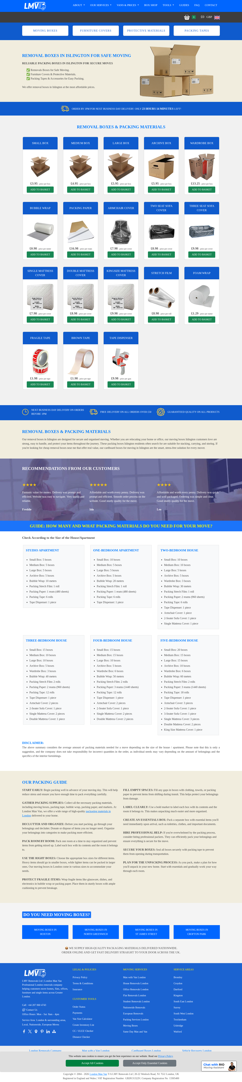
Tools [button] (167, 5)
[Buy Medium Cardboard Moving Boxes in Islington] (80, 166)
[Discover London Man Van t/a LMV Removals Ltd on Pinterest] (42, 1031)
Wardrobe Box (201, 143)
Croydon (178, 983)
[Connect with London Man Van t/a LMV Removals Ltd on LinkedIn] (48, 1031)
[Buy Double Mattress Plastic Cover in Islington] (80, 296)
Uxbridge (178, 1025)
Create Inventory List (83, 1025)
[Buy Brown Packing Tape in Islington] (80, 361)
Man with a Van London (95, 1050)
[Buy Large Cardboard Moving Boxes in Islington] (121, 166)
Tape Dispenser (121, 337)
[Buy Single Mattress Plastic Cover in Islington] (40, 296)
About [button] (78, 5)
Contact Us (29, 1010)
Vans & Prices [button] (127, 5)
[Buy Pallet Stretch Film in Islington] (161, 296)
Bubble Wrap (40, 208)
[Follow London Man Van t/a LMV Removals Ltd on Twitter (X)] (30, 1031)
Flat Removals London (134, 995)
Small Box (40, 143)
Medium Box (80, 143)
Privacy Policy (80, 977)
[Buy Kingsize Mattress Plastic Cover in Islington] (121, 296)
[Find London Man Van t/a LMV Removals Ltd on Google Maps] (36, 1031)
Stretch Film (161, 273)
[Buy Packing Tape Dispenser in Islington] (121, 361)
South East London (183, 1001)
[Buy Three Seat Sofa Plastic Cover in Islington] (201, 231)
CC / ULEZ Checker (83, 1031)
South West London (183, 1013)
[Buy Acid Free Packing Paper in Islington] (80, 231)
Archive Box (161, 143)
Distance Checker (81, 1037)
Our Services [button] (99, 5)
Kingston (178, 995)
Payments (77, 1013)
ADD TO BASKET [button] (40, 189)
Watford (178, 1031)
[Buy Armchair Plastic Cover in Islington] (121, 231)
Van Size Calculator (82, 1019)
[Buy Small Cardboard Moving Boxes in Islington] (40, 166)
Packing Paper (80, 208)
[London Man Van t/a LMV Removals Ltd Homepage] (35, 6)
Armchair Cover (121, 208)
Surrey (177, 1007)
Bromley (178, 977)
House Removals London (135, 983)
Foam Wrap (201, 273)
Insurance (77, 989)
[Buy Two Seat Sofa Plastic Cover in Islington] (161, 231)
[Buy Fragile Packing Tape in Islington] (40, 361)
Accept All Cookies (92, 1063)
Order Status (79, 1007)
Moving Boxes (130, 1025)
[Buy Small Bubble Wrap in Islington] (40, 231)
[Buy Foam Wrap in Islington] (201, 296)
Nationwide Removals (134, 1007)
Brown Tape (80, 337)
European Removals (133, 1013)
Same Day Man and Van (135, 1031)
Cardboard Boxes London (146, 1050)
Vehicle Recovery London (197, 1050)
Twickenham (180, 1019)
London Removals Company (45, 1050)
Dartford (178, 989)
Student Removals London (136, 1001)
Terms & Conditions (83, 983)
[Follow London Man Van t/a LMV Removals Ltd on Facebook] (24, 1031)
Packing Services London (136, 1019)
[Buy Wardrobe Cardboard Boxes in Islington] (201, 166)
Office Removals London (135, 989)
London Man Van (98, 1074)
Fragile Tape (40, 337)
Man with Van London (134, 977)
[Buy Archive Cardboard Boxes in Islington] (161, 166)
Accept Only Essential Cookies (149, 1063)
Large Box (121, 143)
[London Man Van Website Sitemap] (54, 1031)
